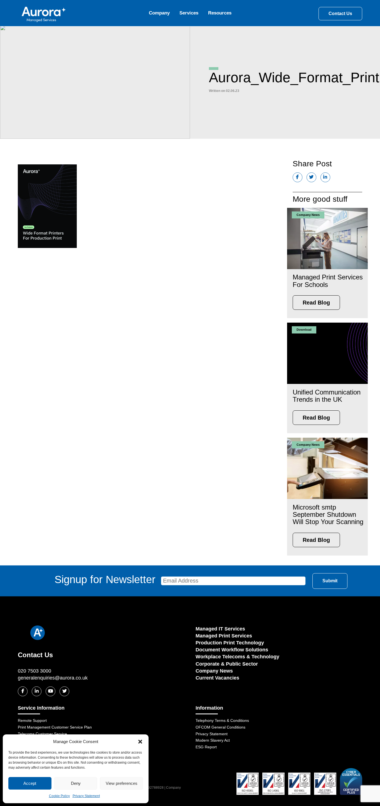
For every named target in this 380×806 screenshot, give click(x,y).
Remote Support (32, 720)
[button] (140, 741)
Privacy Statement (86, 796)
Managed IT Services (220, 629)
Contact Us (340, 13)
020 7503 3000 (34, 671)
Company (159, 13)
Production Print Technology (230, 643)
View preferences (121, 783)
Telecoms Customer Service (42, 734)
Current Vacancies (217, 678)
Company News (214, 671)
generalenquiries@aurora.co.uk (53, 678)
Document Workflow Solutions (232, 649)
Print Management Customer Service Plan (55, 727)
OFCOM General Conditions (220, 727)
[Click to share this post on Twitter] (311, 177)
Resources (219, 13)
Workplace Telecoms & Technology (237, 656)
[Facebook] (23, 691)
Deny (76, 783)
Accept (29, 783)
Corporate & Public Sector (227, 664)
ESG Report (206, 747)
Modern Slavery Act (213, 740)
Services (188, 13)
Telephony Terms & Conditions (222, 720)
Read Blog (316, 302)
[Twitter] (64, 691)
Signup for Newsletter (105, 579)
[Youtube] (50, 691)
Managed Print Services (224, 636)
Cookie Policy (59, 796)
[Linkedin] (36, 691)
